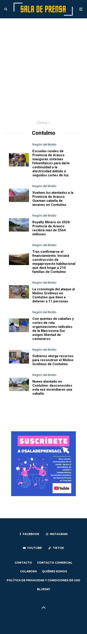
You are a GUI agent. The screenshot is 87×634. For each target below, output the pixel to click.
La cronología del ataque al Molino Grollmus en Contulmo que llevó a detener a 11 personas (53, 295)
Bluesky (43, 589)
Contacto (23, 562)
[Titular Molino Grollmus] (19, 292)
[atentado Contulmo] (19, 195)
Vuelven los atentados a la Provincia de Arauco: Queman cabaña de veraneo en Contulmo (52, 199)
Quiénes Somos (54, 571)
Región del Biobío (44, 144)
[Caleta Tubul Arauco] (19, 225)
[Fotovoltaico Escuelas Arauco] (19, 159)
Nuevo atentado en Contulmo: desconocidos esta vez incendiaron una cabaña (52, 387)
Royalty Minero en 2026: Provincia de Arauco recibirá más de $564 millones (51, 228)
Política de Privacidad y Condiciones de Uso (43, 580)
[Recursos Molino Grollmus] (19, 356)
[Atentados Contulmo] (19, 325)
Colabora (28, 571)
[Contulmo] (19, 258)
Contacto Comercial (54, 562)
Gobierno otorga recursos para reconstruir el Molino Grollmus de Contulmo (52, 360)
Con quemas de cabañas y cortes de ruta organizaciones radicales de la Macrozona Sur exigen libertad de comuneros (53, 329)
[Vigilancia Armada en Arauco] (19, 384)
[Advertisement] (43, 64)
